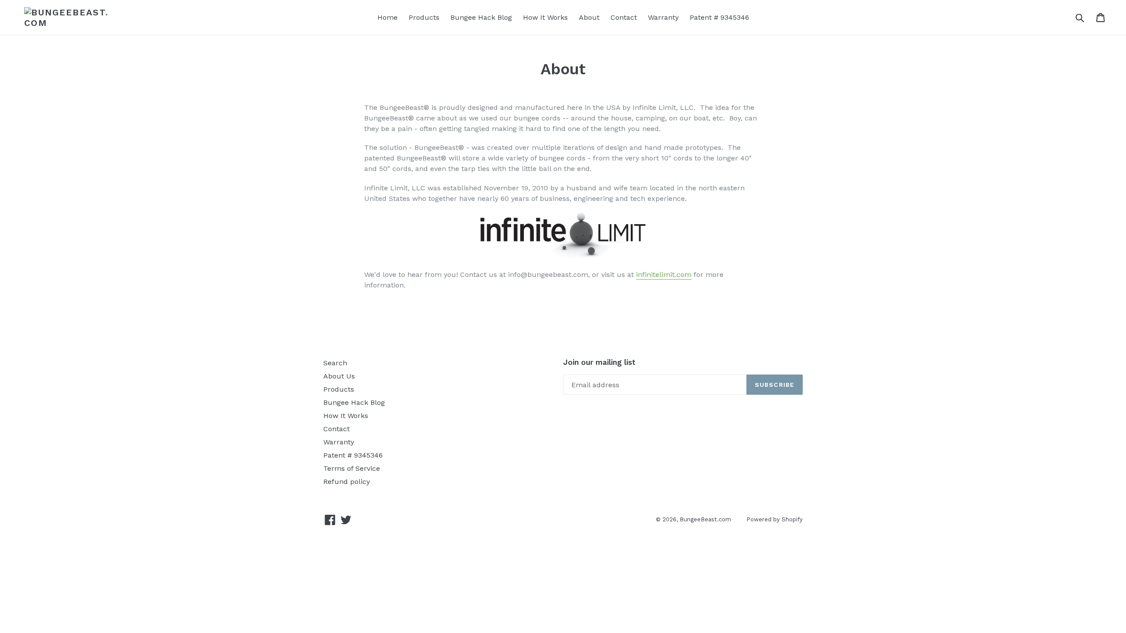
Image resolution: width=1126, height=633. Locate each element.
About (589, 17)
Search (335, 363)
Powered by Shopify (774, 519)
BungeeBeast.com (705, 519)
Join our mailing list (599, 362)
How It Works (545, 17)
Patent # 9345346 (719, 17)
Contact (624, 17)
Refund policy (346, 481)
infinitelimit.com (663, 274)
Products (424, 17)
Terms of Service (351, 468)
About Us (339, 376)
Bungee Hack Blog (481, 17)
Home (387, 17)
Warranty (663, 17)
